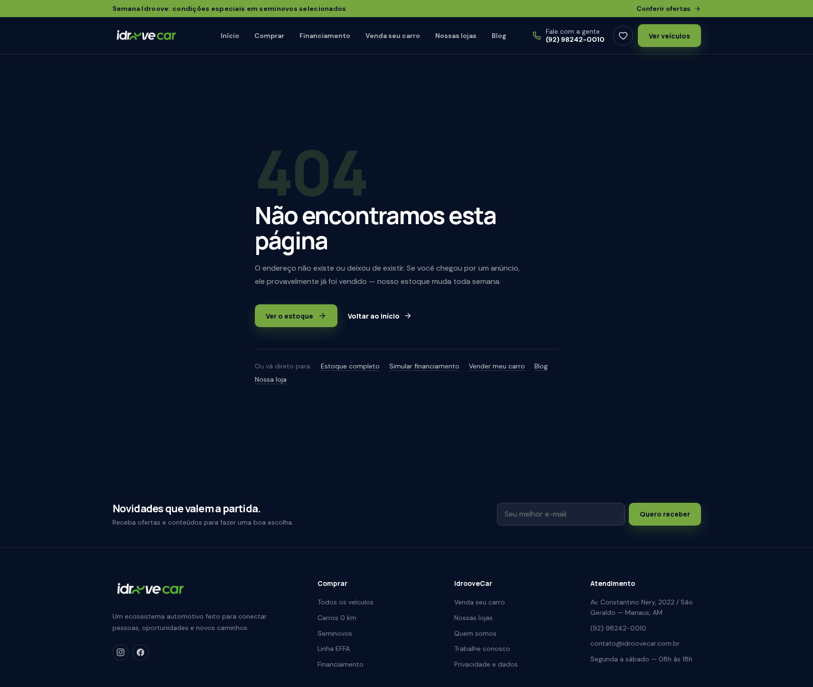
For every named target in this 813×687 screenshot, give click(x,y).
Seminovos (335, 633)
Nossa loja (271, 379)
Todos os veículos (346, 602)
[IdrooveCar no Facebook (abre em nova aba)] (140, 652)
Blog (499, 35)
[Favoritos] (623, 36)
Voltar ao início (374, 315)
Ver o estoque (289, 315)
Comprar (269, 35)
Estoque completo (350, 366)
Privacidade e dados (486, 664)
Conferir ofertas (663, 8)
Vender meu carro (497, 366)
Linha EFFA (334, 648)
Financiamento (324, 35)
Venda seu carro (392, 35)
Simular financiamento (424, 366)
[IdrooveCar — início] (154, 35)
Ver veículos (669, 35)
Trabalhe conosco (482, 648)
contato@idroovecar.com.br (635, 643)
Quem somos (475, 633)
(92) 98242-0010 (618, 628)
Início (230, 35)
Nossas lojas (456, 35)
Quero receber (665, 513)
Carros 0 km (337, 617)
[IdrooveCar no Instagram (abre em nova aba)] (120, 652)
